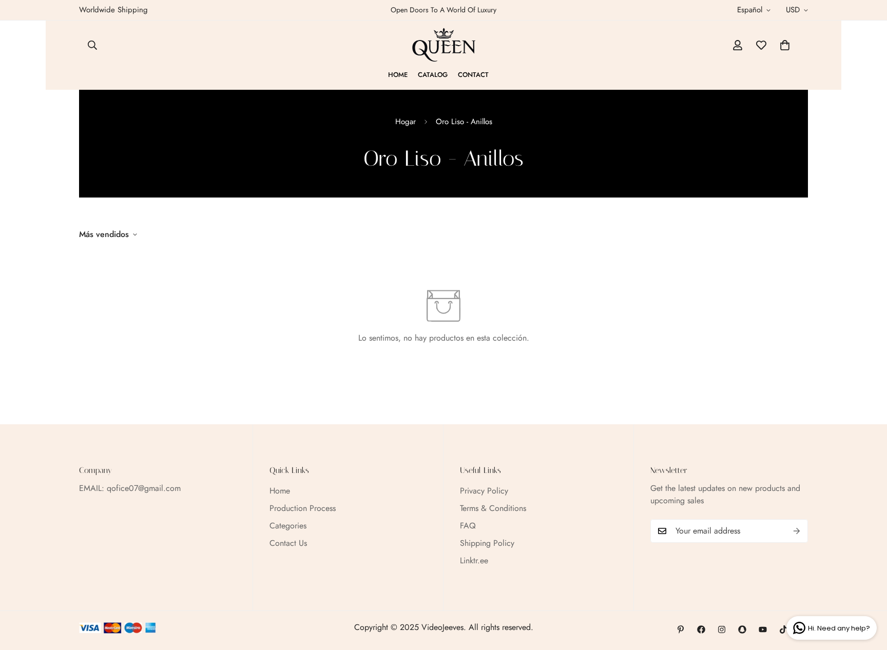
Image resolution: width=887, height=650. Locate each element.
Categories (287, 525)
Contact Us (288, 543)
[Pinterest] (681, 629)
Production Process (302, 508)
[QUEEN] (444, 45)
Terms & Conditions (493, 508)
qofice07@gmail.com (144, 488)
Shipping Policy (487, 543)
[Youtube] (763, 629)
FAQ (468, 525)
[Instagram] (722, 629)
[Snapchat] (742, 629)
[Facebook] (701, 629)
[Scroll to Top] (867, 594)
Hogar (405, 121)
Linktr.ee (474, 560)
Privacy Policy (484, 491)
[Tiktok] (783, 629)
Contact (473, 75)
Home (398, 75)
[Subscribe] (796, 531)
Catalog (433, 75)
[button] (785, 45)
